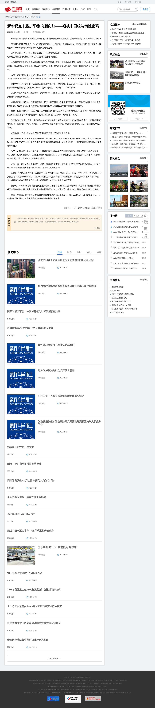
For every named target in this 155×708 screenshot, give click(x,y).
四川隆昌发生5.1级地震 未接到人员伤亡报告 (30, 480)
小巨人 (74, 208)
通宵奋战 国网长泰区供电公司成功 (126, 248)
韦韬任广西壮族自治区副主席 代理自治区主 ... (129, 33)
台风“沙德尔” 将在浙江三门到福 (125, 253)
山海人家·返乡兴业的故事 (121, 305)
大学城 (75, 9)
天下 (20, 17)
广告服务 (74, 677)
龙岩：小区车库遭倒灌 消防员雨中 (126, 263)
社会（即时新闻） (29, 17)
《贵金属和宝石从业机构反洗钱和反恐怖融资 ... (129, 140)
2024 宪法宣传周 (118, 312)
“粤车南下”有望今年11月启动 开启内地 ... (127, 133)
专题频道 (144, 280)
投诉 (99, 228)
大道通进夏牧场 (139, 190)
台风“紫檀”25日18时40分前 (123, 258)
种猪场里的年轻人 (133, 83)
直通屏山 (46, 9)
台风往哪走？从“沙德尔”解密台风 (125, 232)
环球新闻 (10, 454)
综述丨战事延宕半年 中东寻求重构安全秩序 (30, 530)
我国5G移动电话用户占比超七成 (24, 573)
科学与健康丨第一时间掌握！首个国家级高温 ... (129, 148)
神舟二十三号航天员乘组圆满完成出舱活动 (61, 396)
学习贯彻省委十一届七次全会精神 (124, 309)
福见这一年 (116, 291)
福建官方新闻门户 (11, 2)
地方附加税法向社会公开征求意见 (56, 370)
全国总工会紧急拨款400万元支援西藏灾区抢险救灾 (34, 606)
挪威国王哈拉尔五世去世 (20, 447)
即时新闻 (41, 268)
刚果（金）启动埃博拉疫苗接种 (24, 463)
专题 (95, 9)
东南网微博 (118, 119)
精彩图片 (144, 158)
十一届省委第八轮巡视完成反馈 (125, 237)
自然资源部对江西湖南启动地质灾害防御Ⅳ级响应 (33, 623)
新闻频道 (36, 9)
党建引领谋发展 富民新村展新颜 (124, 29)
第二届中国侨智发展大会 (121, 301)
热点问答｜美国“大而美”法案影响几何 (126, 40)
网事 (89, 9)
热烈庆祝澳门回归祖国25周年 (123, 294)
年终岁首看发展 (118, 287)
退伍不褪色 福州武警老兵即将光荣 (126, 222)
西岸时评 (66, 9)
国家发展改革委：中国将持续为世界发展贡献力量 (34, 311)
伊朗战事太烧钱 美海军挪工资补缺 (26, 497)
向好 (80, 208)
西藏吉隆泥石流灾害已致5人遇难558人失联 (30, 328)
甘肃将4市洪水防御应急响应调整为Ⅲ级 (126, 44)
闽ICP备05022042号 (58, 680)
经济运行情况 (97, 208)
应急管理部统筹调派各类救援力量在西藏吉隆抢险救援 (67, 285)
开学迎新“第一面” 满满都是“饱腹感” (58, 547)
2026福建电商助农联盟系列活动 (125, 268)
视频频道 (144, 54)
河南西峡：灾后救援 (138, 205)
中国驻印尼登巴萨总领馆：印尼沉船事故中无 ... (129, 137)
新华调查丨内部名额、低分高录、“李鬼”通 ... (129, 144)
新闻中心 (144, 128)
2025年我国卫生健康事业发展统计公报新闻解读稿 (34, 589)
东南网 (7, 17)
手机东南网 (139, 119)
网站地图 (81, 677)
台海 (83, 9)
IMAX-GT (86, 208)
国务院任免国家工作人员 (121, 36)
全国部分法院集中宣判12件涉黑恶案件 (27, 639)
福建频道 (56, 9)
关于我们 (67, 677)
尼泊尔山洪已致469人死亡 (21, 514)
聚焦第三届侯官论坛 (119, 298)
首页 (28, 9)
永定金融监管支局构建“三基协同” (125, 227)
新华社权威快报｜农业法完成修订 (56, 344)
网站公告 (88, 677)
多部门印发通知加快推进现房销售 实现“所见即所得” (66, 260)
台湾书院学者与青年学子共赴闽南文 (126, 242)
